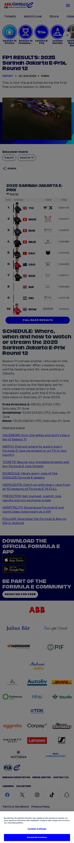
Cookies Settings (37, 828)
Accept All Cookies (37, 837)
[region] (37, 827)
